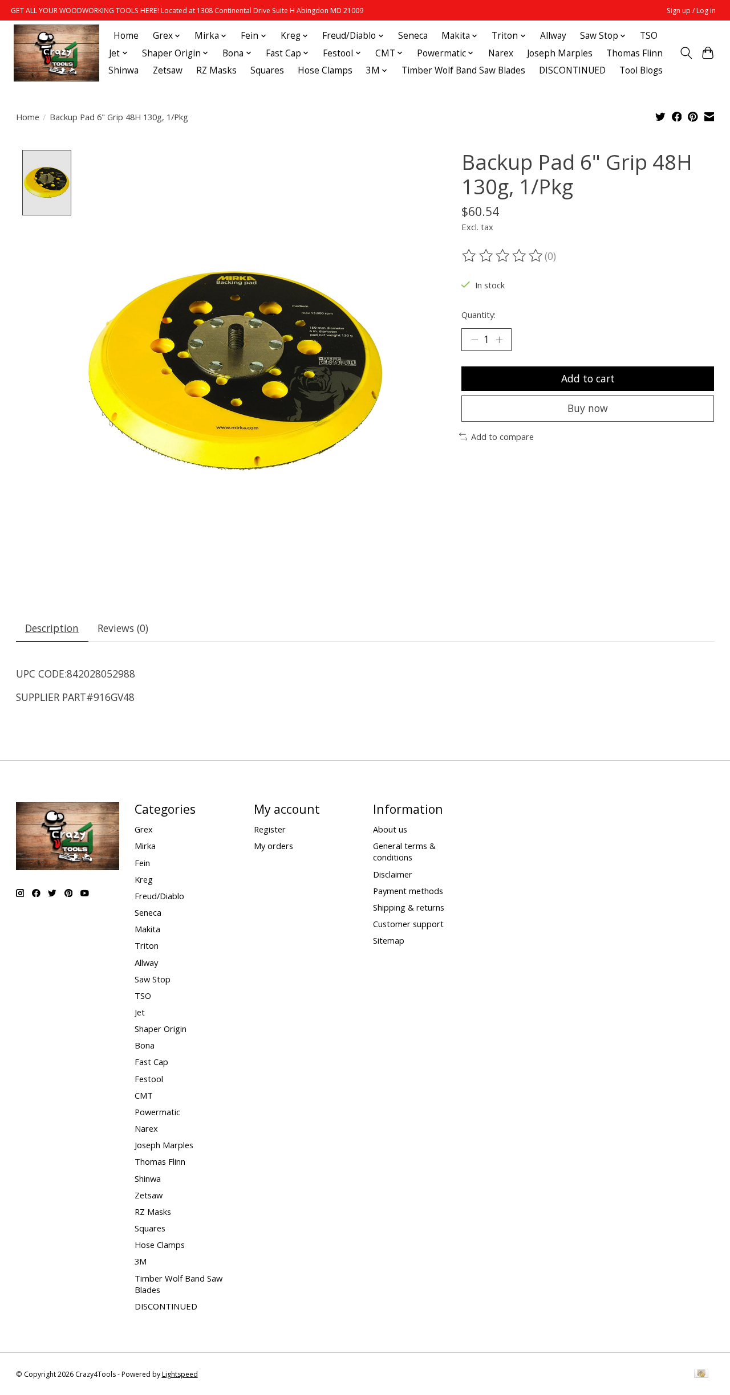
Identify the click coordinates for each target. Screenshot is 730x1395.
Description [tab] (52, 628)
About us (390, 829)
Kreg (144, 879)
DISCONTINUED (572, 70)
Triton (147, 945)
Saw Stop (153, 979)
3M (141, 1261)
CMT (144, 1095)
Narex (500, 53)
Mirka (145, 845)
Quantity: (478, 314)
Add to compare (502, 436)
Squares (267, 70)
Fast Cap (151, 1061)
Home (126, 36)
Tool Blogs (641, 70)
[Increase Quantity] (499, 340)
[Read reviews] (503, 255)
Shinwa (123, 70)
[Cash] (701, 1374)
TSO (649, 36)
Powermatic (157, 1111)
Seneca (413, 36)
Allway (553, 36)
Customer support (408, 923)
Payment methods (408, 890)
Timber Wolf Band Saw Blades (463, 70)
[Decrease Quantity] (474, 340)
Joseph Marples (560, 53)
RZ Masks (216, 70)
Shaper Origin (160, 1028)
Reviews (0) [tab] (123, 628)
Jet (140, 1012)
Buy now (587, 408)
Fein (142, 862)
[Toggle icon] (686, 53)
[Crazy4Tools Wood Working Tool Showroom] (56, 53)
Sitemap (388, 940)
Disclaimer (392, 874)
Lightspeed (180, 1374)
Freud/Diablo (159, 896)
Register (270, 829)
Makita (147, 929)
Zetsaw (167, 70)
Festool (149, 1078)
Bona (145, 1045)
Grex (144, 829)
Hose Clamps (325, 70)
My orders (273, 845)
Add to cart (588, 378)
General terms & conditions (404, 851)
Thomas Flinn (634, 53)
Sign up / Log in (691, 10)
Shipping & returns (408, 907)
